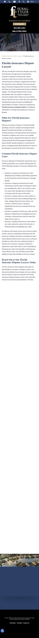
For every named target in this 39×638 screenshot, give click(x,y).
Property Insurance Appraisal (19, 327)
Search (23, 1)
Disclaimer (13, 623)
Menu (32, 1)
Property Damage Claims (19, 321)
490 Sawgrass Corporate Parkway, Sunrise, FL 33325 (19, 602)
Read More (8, 370)
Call (9, 1)
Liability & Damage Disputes (19, 309)
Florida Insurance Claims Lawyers (12, 56)
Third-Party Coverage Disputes (19, 304)
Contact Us (26, 623)
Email (14, 1)
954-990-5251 (19, 28)
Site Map (19, 623)
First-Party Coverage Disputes (19, 298)
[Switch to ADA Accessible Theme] (2, 631)
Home (5, 1)
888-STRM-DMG (19, 31)
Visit (19, 1)
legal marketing (14, 619)
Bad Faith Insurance (19, 315)
